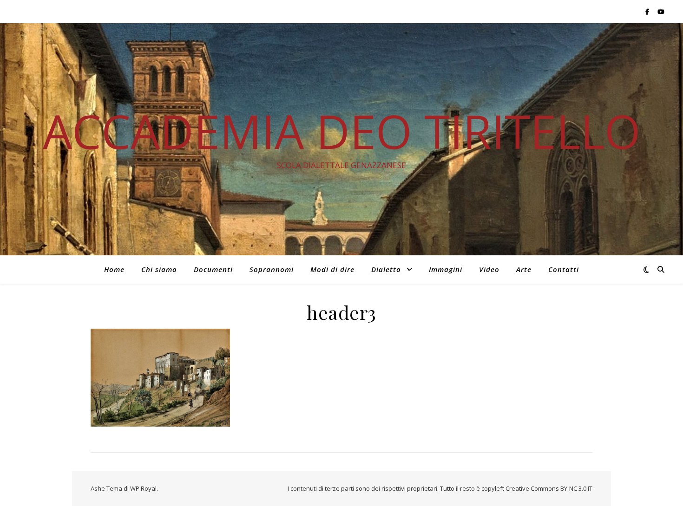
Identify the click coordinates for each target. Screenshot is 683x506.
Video (489, 269)
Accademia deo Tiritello (342, 131)
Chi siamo (159, 269)
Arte (524, 269)
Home (114, 269)
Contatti (563, 269)
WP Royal (143, 488)
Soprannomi (272, 269)
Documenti (213, 269)
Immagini (445, 269)
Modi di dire (332, 269)
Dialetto (386, 269)
